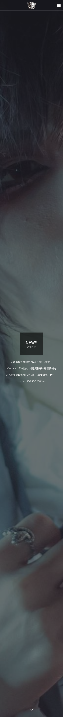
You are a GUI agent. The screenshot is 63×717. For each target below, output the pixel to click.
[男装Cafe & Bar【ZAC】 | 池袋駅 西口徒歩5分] (31, 5)
